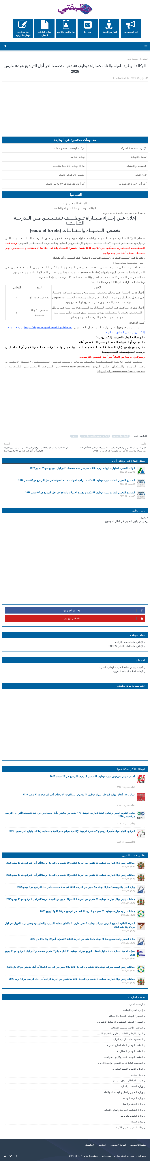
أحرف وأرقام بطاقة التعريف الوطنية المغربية (120, 667)
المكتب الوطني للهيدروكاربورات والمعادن (122, 1057)
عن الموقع (89, 1145)
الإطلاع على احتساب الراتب (129, 642)
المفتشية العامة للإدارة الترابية (127, 1039)
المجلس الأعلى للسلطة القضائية (126, 1027)
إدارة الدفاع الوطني (133, 1010)
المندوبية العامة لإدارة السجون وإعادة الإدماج (120, 1063)
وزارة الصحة (137, 1121)
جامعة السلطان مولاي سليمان (128, 1080)
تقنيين (128, 59)
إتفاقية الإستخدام (118, 1145)
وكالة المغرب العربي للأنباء (129, 1127)
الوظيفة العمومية (120, 436)
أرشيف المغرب (135, 1004)
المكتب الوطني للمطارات (130, 1051)
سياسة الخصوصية (138, 1145)
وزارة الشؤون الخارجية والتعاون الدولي (123, 1110)
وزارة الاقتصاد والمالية (132, 1086)
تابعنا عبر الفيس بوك (71, 610)
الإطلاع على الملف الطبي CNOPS (125, 646)
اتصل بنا (102, 1145)
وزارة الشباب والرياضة (131, 1115)
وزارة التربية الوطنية (133, 1098)
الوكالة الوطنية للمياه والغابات (95, 436)
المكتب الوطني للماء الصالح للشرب (125, 1045)
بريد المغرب (137, 1074)
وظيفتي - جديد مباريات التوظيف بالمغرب (101, 1156)
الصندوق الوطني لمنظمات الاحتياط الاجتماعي (120, 1021)
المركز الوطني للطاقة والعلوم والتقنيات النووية (119, 1033)
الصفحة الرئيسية (140, 59)
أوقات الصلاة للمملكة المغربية (128, 671)
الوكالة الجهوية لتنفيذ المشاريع (127, 1068)
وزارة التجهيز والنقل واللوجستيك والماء (123, 1092)
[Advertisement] (75, 111)
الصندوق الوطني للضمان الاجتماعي (125, 1016)
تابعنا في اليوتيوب (72, 618)
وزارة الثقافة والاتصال (132, 1104)
